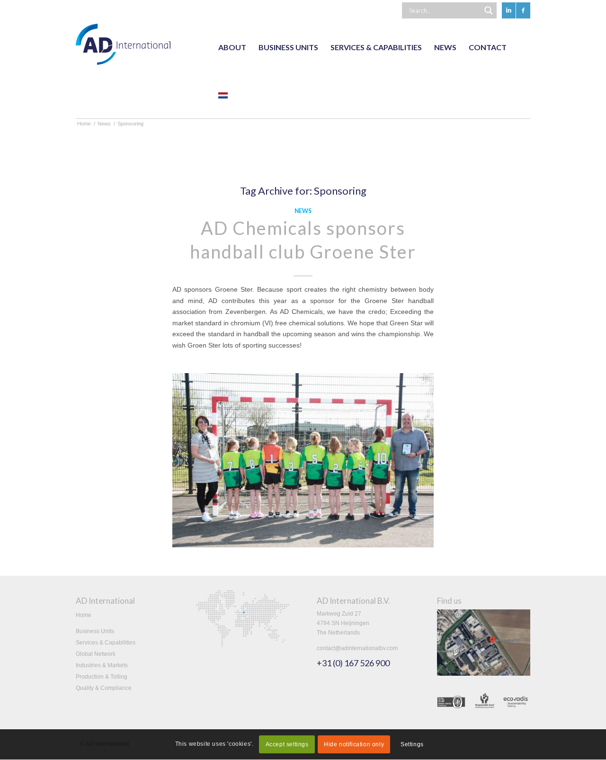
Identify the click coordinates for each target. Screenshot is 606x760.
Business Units (95, 631)
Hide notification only (354, 745)
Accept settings (287, 745)
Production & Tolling (101, 676)
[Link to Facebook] (523, 10)
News (303, 211)
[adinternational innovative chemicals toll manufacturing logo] (123, 47)
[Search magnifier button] (489, 10)
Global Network (96, 654)
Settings (412, 745)
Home (83, 615)
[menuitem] (232, 47)
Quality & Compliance (104, 688)
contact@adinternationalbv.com (357, 648)
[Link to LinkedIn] (509, 10)
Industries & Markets (102, 665)
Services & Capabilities (105, 642)
